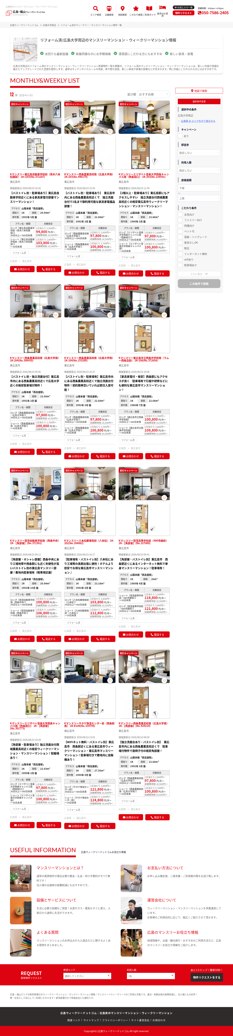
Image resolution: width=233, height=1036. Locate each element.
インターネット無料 (195, 254)
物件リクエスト (183, 13)
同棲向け (189, 225)
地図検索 (122, 14)
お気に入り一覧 (185, 7)
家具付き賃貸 (162, 14)
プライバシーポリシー (115, 1020)
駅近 (186, 248)
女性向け (189, 214)
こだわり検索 (136, 14)
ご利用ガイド (149, 14)
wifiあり (188, 259)
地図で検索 (200, 91)
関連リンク (73, 1020)
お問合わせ (23, 269)
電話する (50, 269)
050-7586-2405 (215, 12)
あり (186, 136)
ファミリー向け (193, 220)
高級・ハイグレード (195, 237)
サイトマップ (91, 1020)
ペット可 (189, 231)
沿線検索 (109, 14)
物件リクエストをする (206, 977)
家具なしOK (191, 242)
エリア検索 (95, 14)
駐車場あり (190, 265)
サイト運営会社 (140, 1020)
